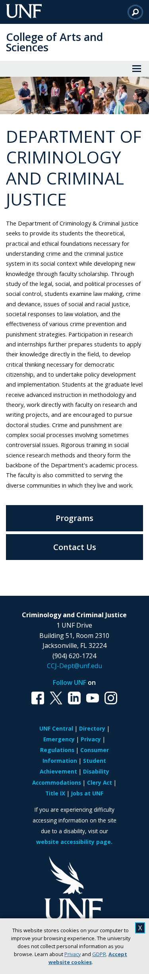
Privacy (72, 954)
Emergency (59, 739)
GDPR (99, 954)
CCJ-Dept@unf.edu (74, 665)
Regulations (57, 750)
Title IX (55, 793)
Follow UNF (69, 682)
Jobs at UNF (87, 793)
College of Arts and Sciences (54, 41)
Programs (74, 518)
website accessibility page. (74, 842)
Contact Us (74, 547)
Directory (92, 728)
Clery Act (99, 782)
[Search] (135, 11)
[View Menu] (136, 69)
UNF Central (56, 728)
